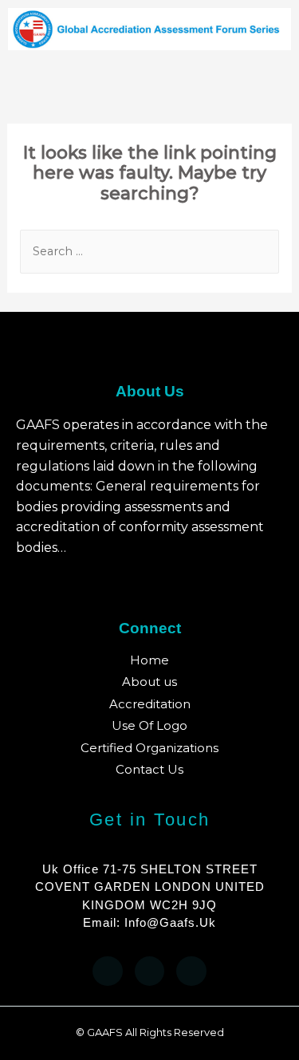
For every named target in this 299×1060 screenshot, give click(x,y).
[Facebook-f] (107, 971)
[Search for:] (150, 250)
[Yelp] (150, 971)
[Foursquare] (191, 971)
